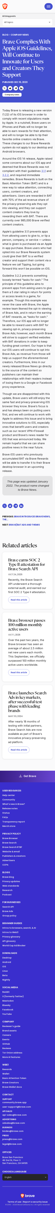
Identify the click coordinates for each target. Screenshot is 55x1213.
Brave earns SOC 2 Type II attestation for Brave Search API (26, 564)
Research (7, 890)
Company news (20, 34)
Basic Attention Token (14, 1078)
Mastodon (8, 1000)
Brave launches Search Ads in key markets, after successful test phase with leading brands (27, 702)
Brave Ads (7, 911)
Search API (8, 906)
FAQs (5, 817)
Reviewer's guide (11, 1026)
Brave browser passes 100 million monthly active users (26, 625)
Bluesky (6, 1005)
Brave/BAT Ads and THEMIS (24, 524)
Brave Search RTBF (12, 847)
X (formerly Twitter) (13, 996)
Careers (6, 1035)
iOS (4, 966)
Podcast (7, 894)
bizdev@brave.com (12, 1131)
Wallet (5, 1073)
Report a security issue (35, 1201)
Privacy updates (11, 881)
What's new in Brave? (13, 804)
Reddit (6, 992)
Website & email (11, 851)
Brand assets (9, 1030)
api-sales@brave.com (14, 1114)
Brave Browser (10, 838)
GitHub (6, 1043)
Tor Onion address (12, 1052)
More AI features (11, 1057)
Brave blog (8, 877)
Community (8, 799)
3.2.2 (5, 175)
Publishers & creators (14, 855)
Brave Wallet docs (12, 1087)
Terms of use (14, 1201)
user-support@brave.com (16, 1106)
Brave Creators (10, 1082)
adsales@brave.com (23, 1123)
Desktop (7, 957)
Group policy (9, 915)
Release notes (10, 808)
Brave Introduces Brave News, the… (26, 518)
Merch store (8, 826)
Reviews (6, 1048)
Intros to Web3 (10, 932)
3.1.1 (43, 170)
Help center (8, 795)
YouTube (7, 1014)
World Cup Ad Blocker (14, 945)
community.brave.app (14, 1102)
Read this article (19, 599)
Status (6, 812)
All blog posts (9, 16)
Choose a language (14, 1171)
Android (6, 962)
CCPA (5, 864)
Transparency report (13, 821)
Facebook (7, 1009)
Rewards (7, 1069)
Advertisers (8, 860)
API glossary (9, 941)
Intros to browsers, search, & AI (19, 927)
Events (5, 1039)
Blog (5, 34)
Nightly (6, 979)
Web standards (10, 885)
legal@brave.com (12, 1144)
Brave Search (9, 842)
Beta (4, 975)
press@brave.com (12, 1139)
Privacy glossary (11, 936)
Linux (5, 970)
